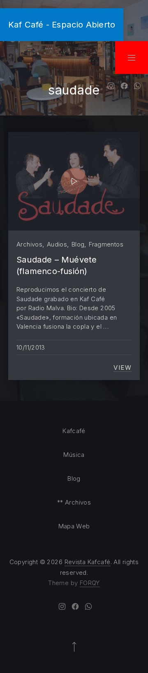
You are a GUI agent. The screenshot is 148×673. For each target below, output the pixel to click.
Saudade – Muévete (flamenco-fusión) (56, 265)
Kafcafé (74, 431)
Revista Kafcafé (88, 562)
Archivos (29, 244)
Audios (57, 244)
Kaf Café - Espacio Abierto (61, 24)
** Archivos (74, 502)
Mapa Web (74, 526)
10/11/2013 (30, 347)
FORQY (90, 583)
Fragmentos (106, 244)
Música (73, 455)
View (122, 368)
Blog (78, 244)
